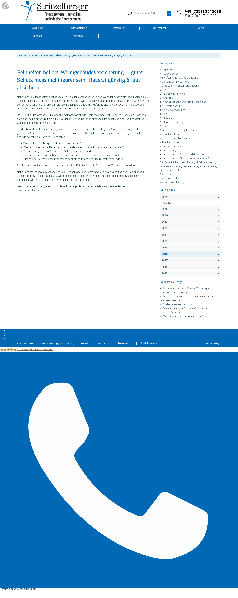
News (200, 28)
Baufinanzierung (78, 28)
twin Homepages (213, 343)
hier (87, 179)
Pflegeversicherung (173, 122)
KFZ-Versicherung (172, 106)
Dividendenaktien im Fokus (177, 304)
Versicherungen (170, 150)
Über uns (37, 35)
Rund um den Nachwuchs (176, 138)
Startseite (23, 55)
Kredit (165, 114)
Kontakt (78, 35)
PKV (164, 126)
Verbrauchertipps (171, 146)
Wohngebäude (170, 178)
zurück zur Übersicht (30, 190)
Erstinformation (149, 343)
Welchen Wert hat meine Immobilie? (182, 316)
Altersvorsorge (170, 73)
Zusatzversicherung (173, 182)
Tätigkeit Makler (171, 142)
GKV (164, 89)
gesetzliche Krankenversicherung (180, 85)
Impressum (104, 343)
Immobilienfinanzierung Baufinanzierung (184, 101)
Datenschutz (125, 343)
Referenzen (160, 28)
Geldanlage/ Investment (175, 81)
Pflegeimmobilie (171, 118)
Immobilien (119, 28)
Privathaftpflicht (171, 134)
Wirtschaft (167, 174)
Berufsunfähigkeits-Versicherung (180, 77)
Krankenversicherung (173, 110)
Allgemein (167, 69)
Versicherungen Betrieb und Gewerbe (183, 154)
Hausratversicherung (173, 93)
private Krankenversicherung (178, 130)
